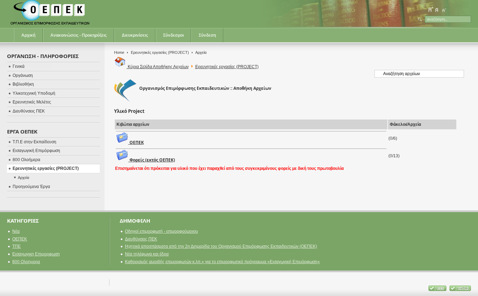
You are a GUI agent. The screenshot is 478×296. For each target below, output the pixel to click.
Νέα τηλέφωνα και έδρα (147, 254)
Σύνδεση (207, 35)
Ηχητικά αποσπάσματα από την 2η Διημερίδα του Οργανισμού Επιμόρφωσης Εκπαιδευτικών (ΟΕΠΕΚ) (221, 246)
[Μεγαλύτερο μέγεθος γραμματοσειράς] (430, 9)
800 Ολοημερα (26, 261)
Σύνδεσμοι (173, 35)
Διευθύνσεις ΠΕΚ (141, 239)
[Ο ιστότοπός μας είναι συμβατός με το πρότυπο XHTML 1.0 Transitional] (460, 290)
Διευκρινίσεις (135, 35)
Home (119, 52)
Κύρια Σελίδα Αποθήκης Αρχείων (158, 66)
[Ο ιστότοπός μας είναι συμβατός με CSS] (438, 290)
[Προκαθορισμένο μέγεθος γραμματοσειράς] (437, 9)
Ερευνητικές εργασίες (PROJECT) (160, 52)
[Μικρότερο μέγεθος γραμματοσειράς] (444, 9)
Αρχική (28, 35)
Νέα (16, 231)
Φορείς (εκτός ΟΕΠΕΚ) (151, 160)
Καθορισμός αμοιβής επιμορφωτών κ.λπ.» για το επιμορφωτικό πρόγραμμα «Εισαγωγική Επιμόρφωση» (222, 261)
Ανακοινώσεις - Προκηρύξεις (78, 35)
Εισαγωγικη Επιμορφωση (36, 254)
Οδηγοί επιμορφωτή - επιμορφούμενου (161, 231)
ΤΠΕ (16, 246)
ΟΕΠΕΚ (136, 142)
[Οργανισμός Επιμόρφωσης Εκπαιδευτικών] (51, 14)
